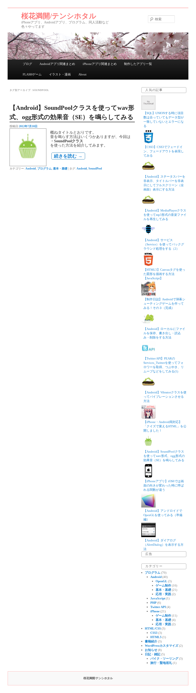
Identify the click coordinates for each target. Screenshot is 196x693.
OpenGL (161, 581)
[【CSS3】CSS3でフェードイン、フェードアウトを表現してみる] (148, 142)
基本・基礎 (60, 168)
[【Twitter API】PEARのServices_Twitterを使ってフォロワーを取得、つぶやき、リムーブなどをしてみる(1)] (148, 354)
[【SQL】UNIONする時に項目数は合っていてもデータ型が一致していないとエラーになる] (148, 109)
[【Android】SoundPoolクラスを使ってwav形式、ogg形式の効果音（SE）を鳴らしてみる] (148, 447)
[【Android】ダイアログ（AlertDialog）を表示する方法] (148, 536)
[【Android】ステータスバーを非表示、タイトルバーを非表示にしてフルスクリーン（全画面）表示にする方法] (148, 172)
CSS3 (154, 633)
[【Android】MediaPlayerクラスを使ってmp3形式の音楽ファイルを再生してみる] (148, 206)
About (82, 74)
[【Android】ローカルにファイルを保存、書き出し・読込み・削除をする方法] (148, 324)
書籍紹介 (151, 641)
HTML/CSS (153, 628)
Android (30, 168)
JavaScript (157, 598)
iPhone (155, 611)
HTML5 (156, 637)
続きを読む (68, 156)
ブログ (27, 64)
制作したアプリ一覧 (138, 64)
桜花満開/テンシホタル (58, 16)
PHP (153, 602)
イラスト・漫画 (60, 74)
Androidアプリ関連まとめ (57, 64)
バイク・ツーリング (164, 658)
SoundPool (95, 168)
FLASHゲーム (32, 74)
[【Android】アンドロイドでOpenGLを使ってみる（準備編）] (148, 506)
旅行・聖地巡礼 (161, 663)
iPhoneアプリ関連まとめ (100, 64)
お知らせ (151, 650)
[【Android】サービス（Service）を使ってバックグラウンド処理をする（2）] (148, 236)
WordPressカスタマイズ (161, 645)
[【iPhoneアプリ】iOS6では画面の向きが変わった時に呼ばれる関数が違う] (148, 477)
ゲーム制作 (163, 585)
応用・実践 (163, 594)
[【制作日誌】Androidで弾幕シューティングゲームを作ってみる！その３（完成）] (148, 295)
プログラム (44, 168)
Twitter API (158, 607)
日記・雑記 (152, 654)
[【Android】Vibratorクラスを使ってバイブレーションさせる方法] (148, 388)
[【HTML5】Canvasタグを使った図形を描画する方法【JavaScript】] (148, 265)
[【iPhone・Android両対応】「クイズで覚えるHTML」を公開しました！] (148, 417)
